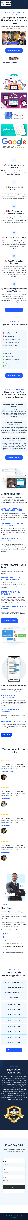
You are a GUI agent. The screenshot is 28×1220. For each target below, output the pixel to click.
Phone (5, 1177)
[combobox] (4, 1181)
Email (4, 1169)
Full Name (5, 1161)
